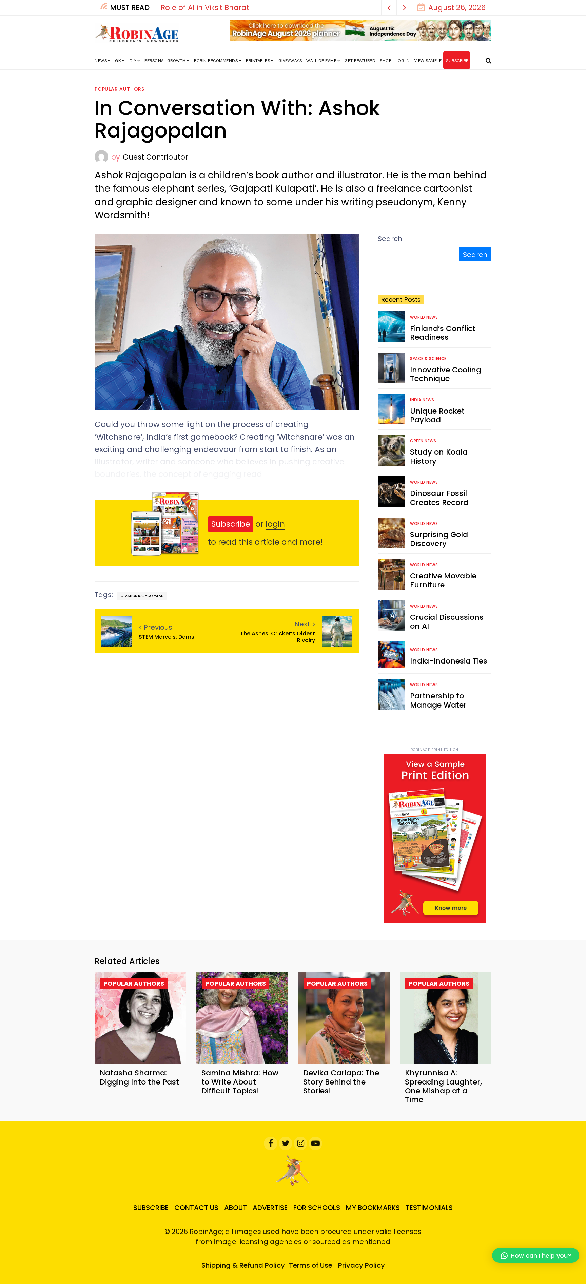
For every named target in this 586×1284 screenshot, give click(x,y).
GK (118, 60)
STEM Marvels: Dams (166, 637)
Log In (403, 60)
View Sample (428, 60)
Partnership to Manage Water (438, 700)
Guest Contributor (155, 157)
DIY (133, 60)
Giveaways (290, 60)
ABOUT (235, 1208)
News (101, 60)
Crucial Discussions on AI (447, 621)
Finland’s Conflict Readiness (442, 332)
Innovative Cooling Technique (445, 374)
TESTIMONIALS (429, 1208)
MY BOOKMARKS (373, 1208)
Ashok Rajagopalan (144, 595)
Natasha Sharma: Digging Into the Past (139, 1077)
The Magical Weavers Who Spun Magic (232, 8)
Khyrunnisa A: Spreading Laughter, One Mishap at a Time (443, 1086)
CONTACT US (196, 1208)
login (275, 524)
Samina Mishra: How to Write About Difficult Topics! (239, 1082)
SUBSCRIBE (457, 60)
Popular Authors (119, 89)
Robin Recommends (216, 60)
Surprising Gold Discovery (439, 539)
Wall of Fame (321, 60)
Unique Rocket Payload (437, 415)
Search (390, 239)
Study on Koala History (439, 456)
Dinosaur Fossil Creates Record (439, 497)
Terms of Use (310, 1265)
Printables (258, 60)
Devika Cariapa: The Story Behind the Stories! (341, 1082)
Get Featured (360, 60)
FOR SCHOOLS (316, 1208)
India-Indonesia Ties (448, 661)
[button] (389, 7)
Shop (385, 60)
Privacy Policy (361, 1265)
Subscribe (230, 524)
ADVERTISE (270, 1208)
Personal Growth (165, 60)
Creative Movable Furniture (443, 580)
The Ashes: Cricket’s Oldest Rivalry (277, 636)
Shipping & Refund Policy (243, 1265)
